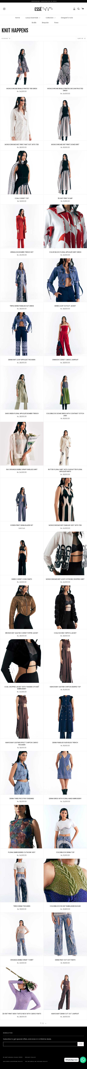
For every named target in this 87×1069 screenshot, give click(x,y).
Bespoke (45, 23)
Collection (50, 18)
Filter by (5, 38)
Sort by (81, 38)
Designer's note (67, 18)
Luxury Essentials (32, 18)
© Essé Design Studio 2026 (12, 1057)
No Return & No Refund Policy (36, 1061)
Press (56, 23)
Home (17, 18)
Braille (34, 23)
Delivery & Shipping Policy (13, 1061)
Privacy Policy (30, 1057)
